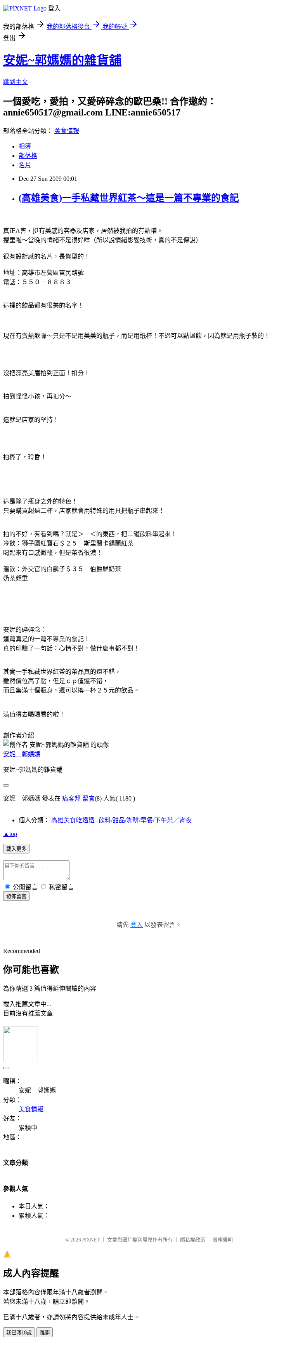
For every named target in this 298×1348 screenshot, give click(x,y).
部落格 (28, 155)
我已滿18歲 (19, 1333)
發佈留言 (16, 896)
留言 (88, 798)
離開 (45, 1333)
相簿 (25, 146)
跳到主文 (15, 82)
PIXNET (91, 1240)
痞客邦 (71, 798)
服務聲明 (223, 1240)
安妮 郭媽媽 (21, 754)
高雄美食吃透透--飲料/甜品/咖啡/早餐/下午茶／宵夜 (121, 820)
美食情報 (66, 131)
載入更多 (16, 849)
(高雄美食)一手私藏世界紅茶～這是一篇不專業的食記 (129, 198)
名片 (25, 165)
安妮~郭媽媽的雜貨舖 (62, 60)
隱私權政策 (192, 1240)
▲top (10, 833)
